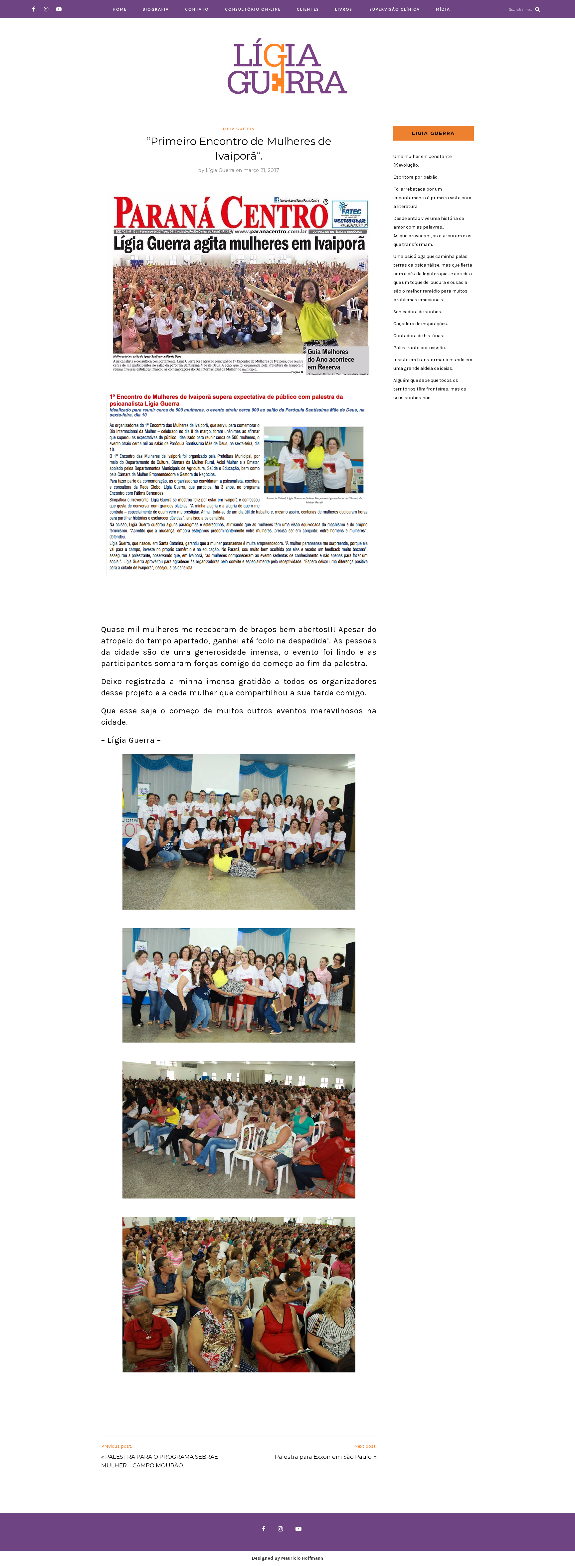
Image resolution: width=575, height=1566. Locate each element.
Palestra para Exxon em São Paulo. (324, 1456)
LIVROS (343, 9)
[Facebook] (33, 9)
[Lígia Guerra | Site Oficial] (287, 66)
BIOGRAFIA (156, 9)
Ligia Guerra (239, 129)
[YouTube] (59, 9)
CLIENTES (308, 9)
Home (120, 9)
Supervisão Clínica (394, 9)
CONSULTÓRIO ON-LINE (253, 9)
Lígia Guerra (220, 170)
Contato (197, 9)
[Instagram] (46, 9)
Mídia (443, 9)
